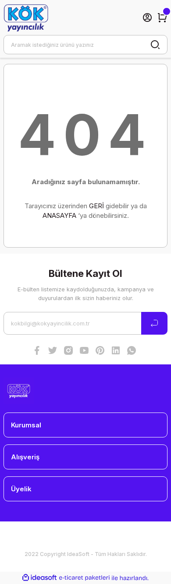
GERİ (96, 206)
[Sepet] (162, 17)
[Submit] (154, 323)
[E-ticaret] (84, 578)
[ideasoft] (39, 578)
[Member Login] (147, 17)
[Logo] (26, 17)
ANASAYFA (59, 215)
